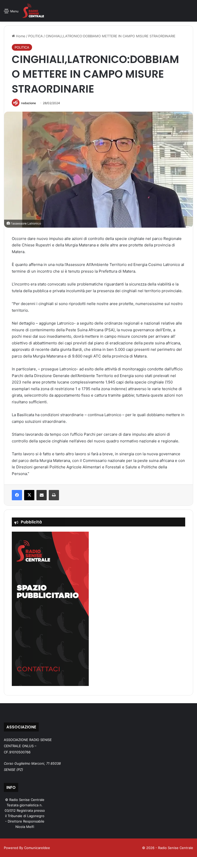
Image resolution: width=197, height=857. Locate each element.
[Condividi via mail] (41, 495)
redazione (28, 103)
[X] (29, 495)
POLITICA (35, 36)
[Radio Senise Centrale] (33, 11)
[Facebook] (17, 495)
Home (20, 36)
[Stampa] (54, 495)
